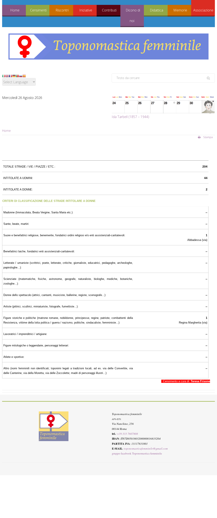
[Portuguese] (17, 75)
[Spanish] (24, 75)
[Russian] (20, 75)
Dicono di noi (133, 15)
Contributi (109, 10)
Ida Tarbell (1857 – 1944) (130, 116)
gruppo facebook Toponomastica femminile (137, 453)
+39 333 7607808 (127, 434)
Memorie (180, 10)
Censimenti (38, 10)
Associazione (203, 10)
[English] (7, 75)
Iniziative (85, 10)
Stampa (208, 137)
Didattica (156, 10)
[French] (10, 75)
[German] (14, 75)
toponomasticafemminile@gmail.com (146, 448)
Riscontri (62, 10)
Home (14, 10)
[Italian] (4, 75)
